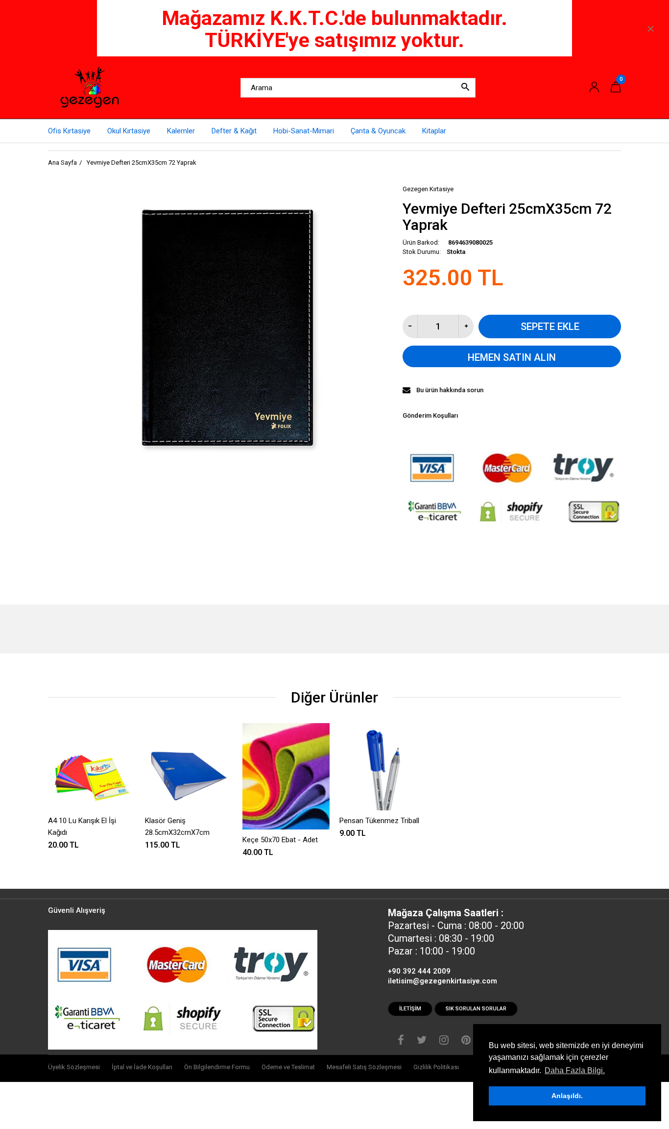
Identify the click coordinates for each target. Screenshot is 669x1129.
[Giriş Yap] (594, 87)
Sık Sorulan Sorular (476, 1008)
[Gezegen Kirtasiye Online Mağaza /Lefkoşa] (89, 87)
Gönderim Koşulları (430, 415)
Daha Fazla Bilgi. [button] (575, 1070)
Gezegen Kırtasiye (428, 189)
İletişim (410, 1008)
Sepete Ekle (550, 326)
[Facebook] (401, 1041)
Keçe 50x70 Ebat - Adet (280, 839)
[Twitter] (422, 1041)
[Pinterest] (466, 1041)
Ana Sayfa (62, 162)
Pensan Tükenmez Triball (379, 820)
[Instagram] (444, 1041)
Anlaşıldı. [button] (567, 1096)
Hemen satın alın (512, 357)
